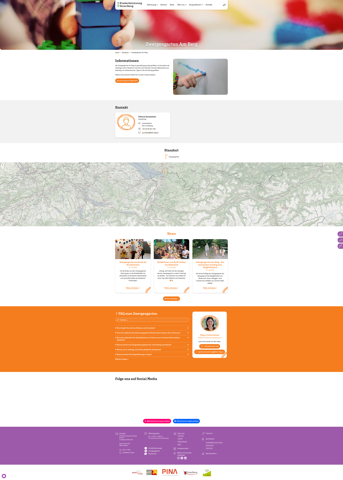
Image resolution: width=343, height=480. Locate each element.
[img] (165, 171)
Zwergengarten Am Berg (139, 52)
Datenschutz (210, 445)
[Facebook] (182, 458)
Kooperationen (195, 4)
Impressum (209, 448)
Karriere (163, 4)
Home (117, 52)
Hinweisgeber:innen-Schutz (214, 442)
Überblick (181, 436)
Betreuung (151, 4)
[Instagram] (178, 458)
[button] (2, 164)
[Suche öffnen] (224, 5)
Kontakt (209, 4)
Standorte (125, 52)
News (172, 4)
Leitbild (180, 439)
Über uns (181, 4)
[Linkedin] (185, 458)
